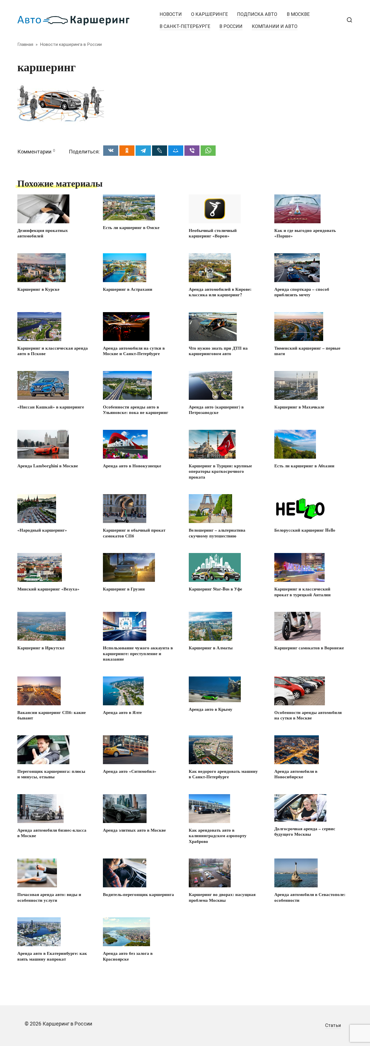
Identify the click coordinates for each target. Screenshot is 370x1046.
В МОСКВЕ (298, 14)
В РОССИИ (231, 26)
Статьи (333, 1025)
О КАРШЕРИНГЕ (209, 14)
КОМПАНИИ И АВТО (274, 26)
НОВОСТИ (171, 14)
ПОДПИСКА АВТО (257, 14)
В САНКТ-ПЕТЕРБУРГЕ (185, 26)
